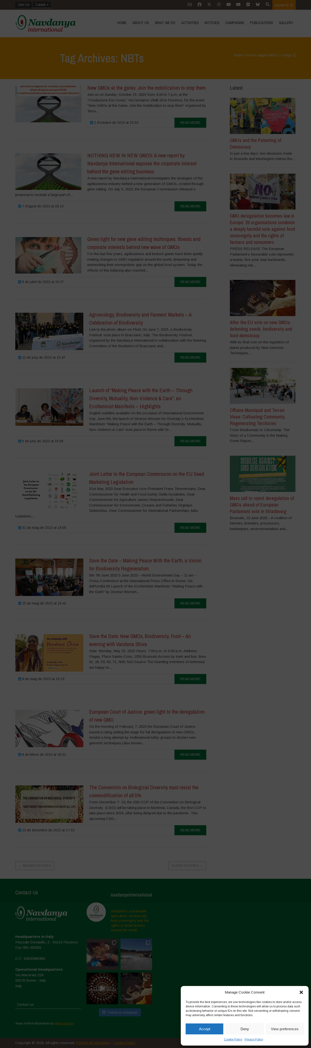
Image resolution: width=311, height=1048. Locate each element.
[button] (301, 992)
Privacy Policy (254, 1039)
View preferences (285, 1029)
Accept (204, 1029)
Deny (245, 1029)
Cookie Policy (233, 1039)
